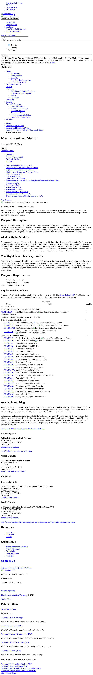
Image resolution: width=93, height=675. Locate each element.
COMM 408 (8, 359)
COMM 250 (8, 341)
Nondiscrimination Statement (17, 547)
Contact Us (8, 560)
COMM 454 (8, 386)
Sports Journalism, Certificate (17, 192)
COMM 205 (8, 338)
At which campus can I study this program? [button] (17, 206)
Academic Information (19, 108)
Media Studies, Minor (14, 189)
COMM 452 (8, 381)
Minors (13, 95)
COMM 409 (8, 362)
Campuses (10, 100)
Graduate (9, 27)
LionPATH (10, 532)
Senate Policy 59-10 (67, 295)
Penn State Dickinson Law (16, 29)
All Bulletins (11, 22)
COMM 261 (8, 343)
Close (8, 673)
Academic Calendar (13, 84)
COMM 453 (8, 383)
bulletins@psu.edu (8, 591)
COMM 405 (8, 357)
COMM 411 (8, 367)
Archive (9, 119)
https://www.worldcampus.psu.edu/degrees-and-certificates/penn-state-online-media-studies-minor (38, 522)
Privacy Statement (13, 549)
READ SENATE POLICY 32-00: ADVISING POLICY (23, 429)
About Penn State (17, 113)
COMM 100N (6, 312)
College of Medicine (13, 31)
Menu (4, 148)
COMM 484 (8, 391)
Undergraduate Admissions (21, 115)
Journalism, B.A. (12, 183)
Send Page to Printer (9, 609)
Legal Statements (12, 553)
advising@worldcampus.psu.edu (13, 471)
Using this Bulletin (18, 106)
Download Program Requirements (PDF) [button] (16, 634)
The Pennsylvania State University (14, 595)
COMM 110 (8, 323)
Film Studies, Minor (13, 176)
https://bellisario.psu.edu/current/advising (16, 451)
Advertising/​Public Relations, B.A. (19, 165)
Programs (9, 89)
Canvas (9, 537)
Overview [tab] (9, 155)
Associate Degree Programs (21, 93)
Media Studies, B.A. (13, 187)
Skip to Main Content (14, 3)
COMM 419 (8, 375)
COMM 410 (8, 365)
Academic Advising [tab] (13, 159)
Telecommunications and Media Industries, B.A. (24, 196)
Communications (7, 151)
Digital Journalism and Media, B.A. (19, 170)
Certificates (15, 98)
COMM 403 (8, 354)
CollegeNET (11, 534)
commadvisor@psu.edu (10, 447)
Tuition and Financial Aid (20, 117)
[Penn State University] (8, 14)
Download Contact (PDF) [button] (11, 651)
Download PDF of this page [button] (12, 618)
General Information (13, 104)
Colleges (9, 102)
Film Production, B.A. (14, 174)
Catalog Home (11, 7)
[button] (6, 200)
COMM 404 (8, 349)
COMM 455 (8, 389)
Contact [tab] (9, 161)
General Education (18, 111)
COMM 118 (8, 325)
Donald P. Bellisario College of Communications (24, 130)
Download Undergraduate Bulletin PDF (16, 664)
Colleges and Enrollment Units (17, 128)
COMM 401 (8, 351)
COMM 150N (9, 328)
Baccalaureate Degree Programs (23, 91)
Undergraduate (11, 25)
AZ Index (9, 5)
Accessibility (11, 551)
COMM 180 (8, 332)
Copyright (10, 555)
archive (52, 62)
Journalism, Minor (13, 185)
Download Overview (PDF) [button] (12, 626)
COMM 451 (8, 378)
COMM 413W (9, 370)
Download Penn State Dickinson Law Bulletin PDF (21, 668)
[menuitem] (49, 22)
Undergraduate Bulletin (15, 126)
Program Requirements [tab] (14, 157)
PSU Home (10, 9)
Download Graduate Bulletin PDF (14, 666)
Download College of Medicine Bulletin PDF (18, 671)
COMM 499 (8, 397)
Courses (9, 87)
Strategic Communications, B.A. (18, 194)
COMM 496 (8, 394)
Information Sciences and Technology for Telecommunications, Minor (32, 181)
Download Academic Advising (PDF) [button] (15, 642)
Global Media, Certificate (15, 179)
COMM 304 (8, 346)
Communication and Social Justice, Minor (22, 168)
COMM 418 (8, 373)
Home (8, 71)
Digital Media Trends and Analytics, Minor (22, 172)
